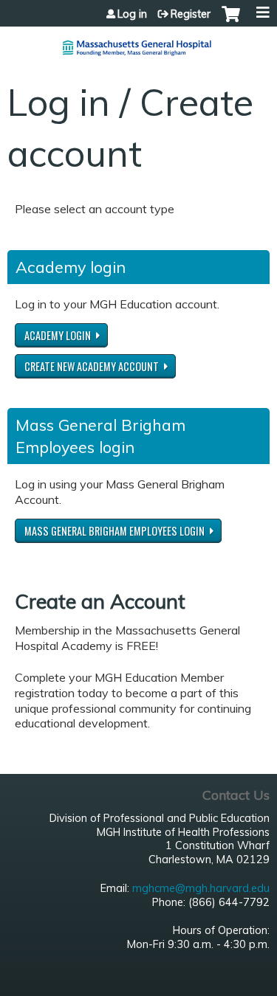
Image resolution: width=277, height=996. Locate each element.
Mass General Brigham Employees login (114, 531)
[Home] (138, 42)
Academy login (57, 335)
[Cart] (231, 21)
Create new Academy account (91, 366)
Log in (132, 14)
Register (191, 14)
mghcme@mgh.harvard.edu (201, 888)
